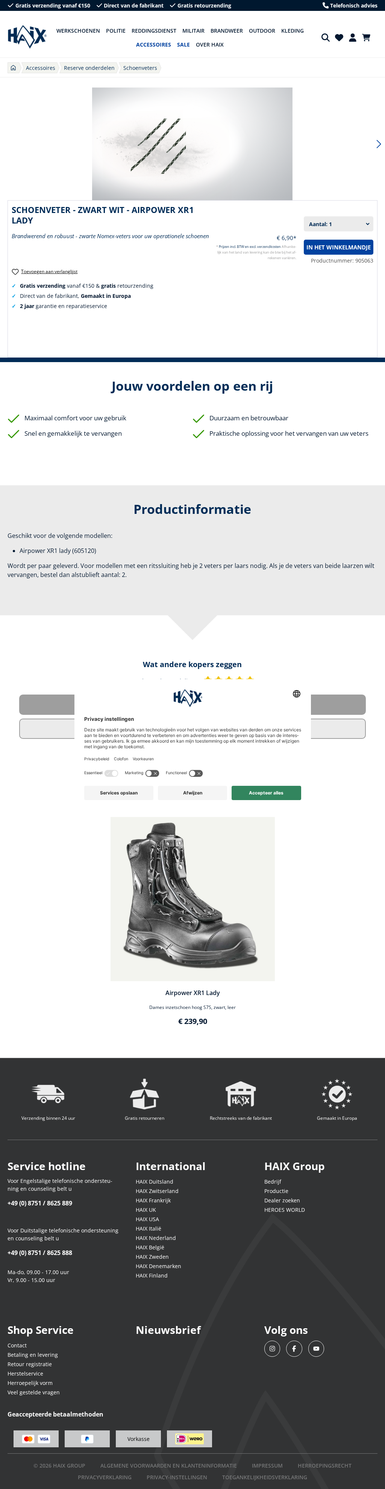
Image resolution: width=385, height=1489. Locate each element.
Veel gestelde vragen (34, 1392)
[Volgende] (379, 144)
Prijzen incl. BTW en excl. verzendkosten (250, 246)
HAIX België (150, 1247)
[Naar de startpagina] (27, 37)
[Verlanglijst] (339, 38)
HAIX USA (147, 1219)
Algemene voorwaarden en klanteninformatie (168, 1465)
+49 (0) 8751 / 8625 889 (40, 1203)
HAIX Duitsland (154, 1181)
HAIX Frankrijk (153, 1200)
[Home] (13, 68)
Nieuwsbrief (168, 1330)
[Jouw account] (352, 38)
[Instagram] (272, 1349)
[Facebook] (294, 1349)
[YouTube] (316, 1349)
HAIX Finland (152, 1275)
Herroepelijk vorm (30, 1382)
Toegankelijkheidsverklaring (264, 1477)
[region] (192, 926)
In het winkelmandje (338, 247)
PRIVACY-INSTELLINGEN (177, 1477)
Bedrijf (272, 1181)
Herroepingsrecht (325, 1465)
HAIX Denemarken (158, 1266)
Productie (276, 1191)
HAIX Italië (148, 1228)
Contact (17, 1345)
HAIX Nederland (156, 1237)
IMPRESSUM (267, 1465)
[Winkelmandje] (368, 38)
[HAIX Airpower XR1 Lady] (193, 899)
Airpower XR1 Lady (192, 993)
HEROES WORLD (284, 1209)
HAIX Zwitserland (157, 1191)
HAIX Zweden (152, 1256)
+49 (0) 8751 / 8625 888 (40, 1253)
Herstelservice (25, 1373)
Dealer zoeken (282, 1200)
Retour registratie (30, 1364)
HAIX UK (146, 1209)
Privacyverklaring (105, 1477)
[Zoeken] (325, 38)
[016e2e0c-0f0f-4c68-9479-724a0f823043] (192, 144)
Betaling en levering (33, 1354)
